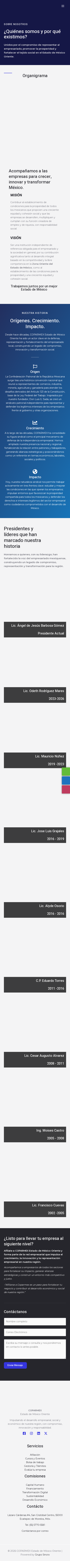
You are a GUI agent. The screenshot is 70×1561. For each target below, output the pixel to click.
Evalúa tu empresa (35, 1469)
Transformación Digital (35, 1492)
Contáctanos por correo (35, 1530)
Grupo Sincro (42, 1554)
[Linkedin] (38, 1433)
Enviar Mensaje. (15, 1365)
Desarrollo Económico (35, 1499)
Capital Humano (35, 1484)
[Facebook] (24, 1433)
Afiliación (35, 1454)
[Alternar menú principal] (62, 6)
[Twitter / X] (45, 1433)
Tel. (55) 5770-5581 (35, 1524)
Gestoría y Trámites (35, 1466)
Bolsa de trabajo (35, 1462)
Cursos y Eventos (35, 1458)
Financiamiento (35, 1488)
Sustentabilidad (35, 1496)
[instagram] (31, 1433)
